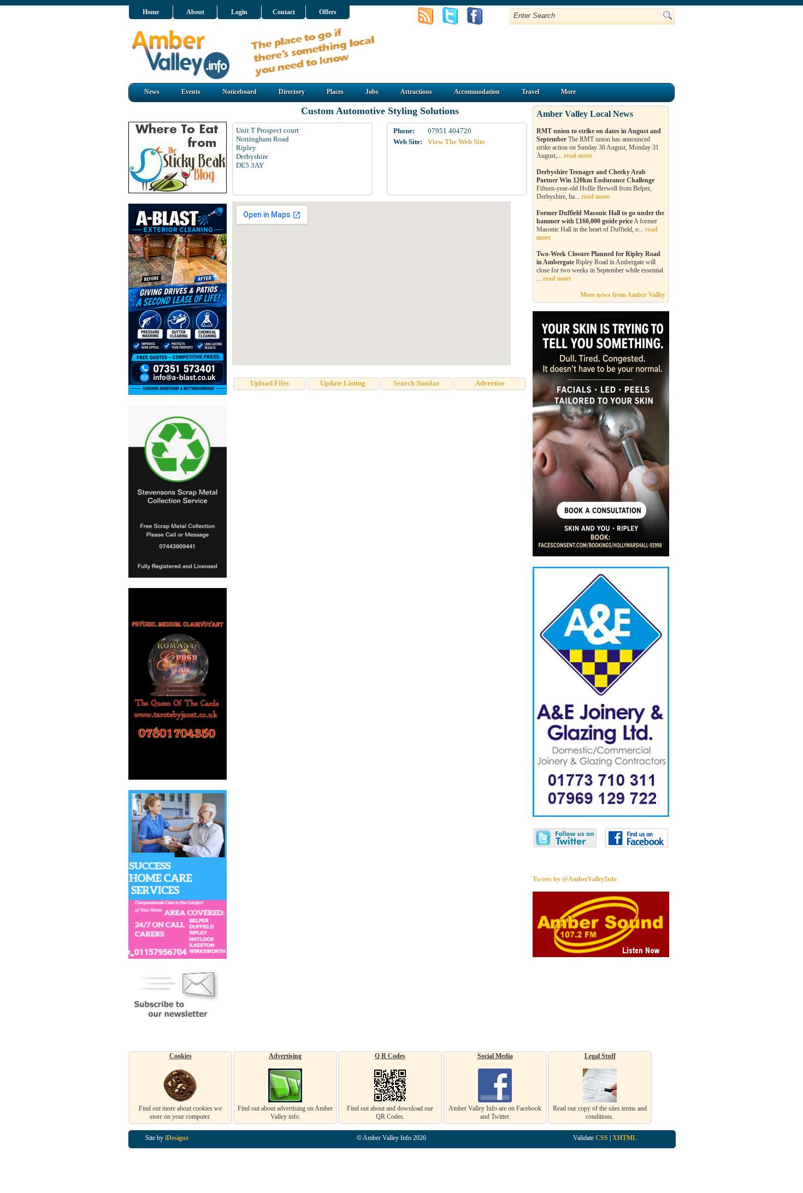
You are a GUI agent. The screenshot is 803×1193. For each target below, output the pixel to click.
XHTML (624, 1138)
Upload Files (269, 383)
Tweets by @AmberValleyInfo (575, 879)
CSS (601, 1138)
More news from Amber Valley (622, 295)
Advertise (490, 383)
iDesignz (176, 1138)
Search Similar (416, 383)
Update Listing (342, 383)
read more (578, 155)
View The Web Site (456, 142)
